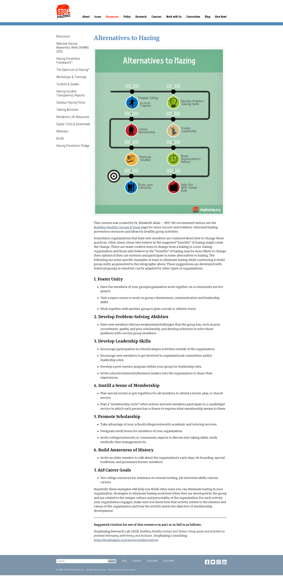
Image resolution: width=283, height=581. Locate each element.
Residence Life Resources (72, 117)
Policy (127, 16)
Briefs (60, 138)
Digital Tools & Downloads (73, 124)
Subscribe (152, 560)
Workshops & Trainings (71, 77)
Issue (97, 16)
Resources (112, 16)
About (86, 16)
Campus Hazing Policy (70, 102)
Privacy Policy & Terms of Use (121, 569)
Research (141, 16)
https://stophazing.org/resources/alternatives (126, 540)
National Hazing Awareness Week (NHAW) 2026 (72, 47)
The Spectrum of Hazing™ (73, 70)
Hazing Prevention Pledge (72, 146)
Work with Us (174, 16)
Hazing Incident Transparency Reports (70, 93)
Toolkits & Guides (67, 84)
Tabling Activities (67, 110)
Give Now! (221, 16)
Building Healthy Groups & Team (117, 227)
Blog (207, 16)
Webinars (62, 131)
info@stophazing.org (95, 569)
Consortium (193, 16)
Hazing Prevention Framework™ (68, 60)
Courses (156, 16)
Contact (136, 560)
